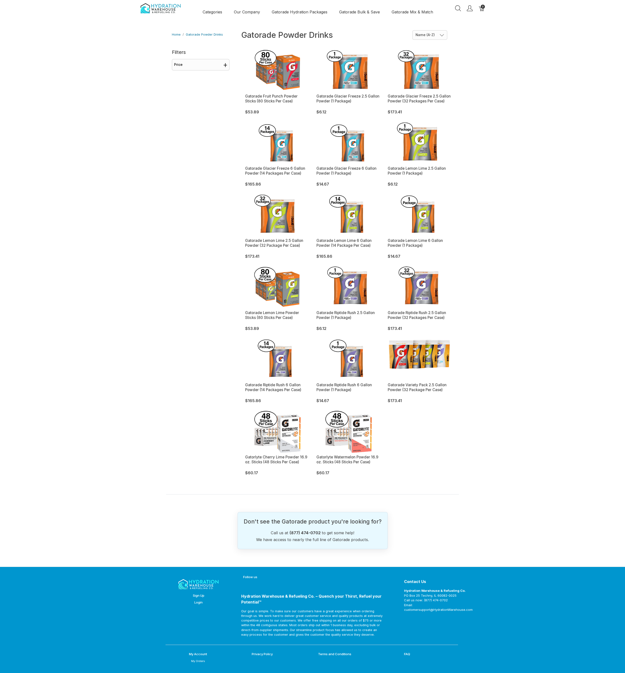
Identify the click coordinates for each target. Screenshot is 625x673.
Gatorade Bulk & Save (359, 12)
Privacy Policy (262, 654)
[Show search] (458, 8)
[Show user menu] (470, 8)
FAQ (407, 654)
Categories (212, 12)
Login (198, 602)
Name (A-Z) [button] (426, 35)
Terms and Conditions (334, 654)
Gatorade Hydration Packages (299, 12)
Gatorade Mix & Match (412, 12)
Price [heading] (178, 65)
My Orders (198, 661)
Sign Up (198, 595)
